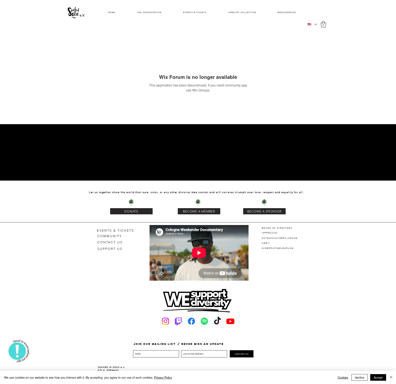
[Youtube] (230, 321)
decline (359, 377)
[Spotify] (204, 321)
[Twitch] (178, 321)
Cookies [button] (343, 377)
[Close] (391, 377)
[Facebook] (191, 321)
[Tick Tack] (217, 321)
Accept (378, 377)
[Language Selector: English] (311, 24)
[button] (323, 24)
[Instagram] (165, 321)
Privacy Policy (163, 377)
